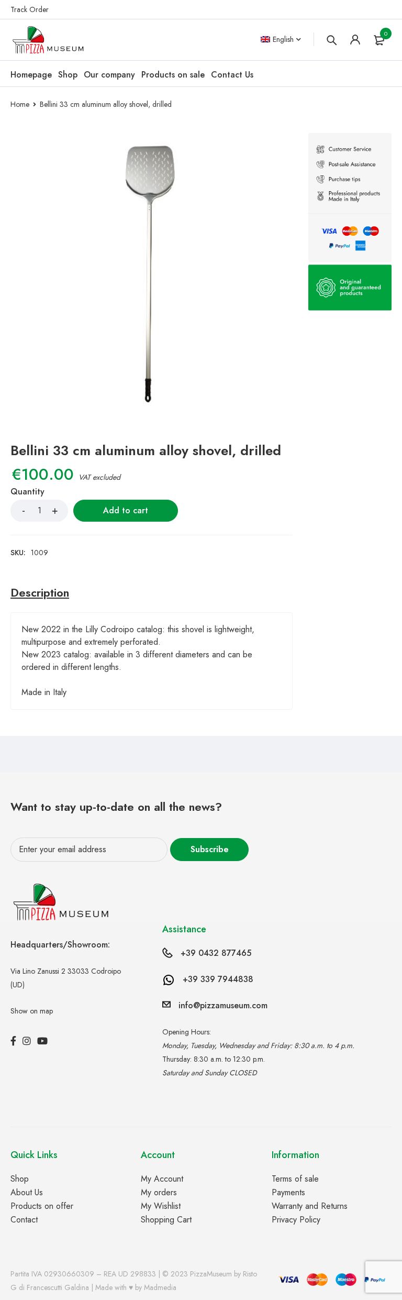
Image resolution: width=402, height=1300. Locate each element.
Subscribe (210, 849)
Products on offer (41, 1206)
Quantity (27, 492)
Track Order (29, 9)
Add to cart (125, 510)
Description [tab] (39, 592)
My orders (159, 1192)
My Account (162, 1179)
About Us (26, 1192)
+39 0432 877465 (216, 953)
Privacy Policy (296, 1220)
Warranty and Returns (310, 1206)
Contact (24, 1220)
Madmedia (160, 1287)
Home (19, 104)
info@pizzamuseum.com (222, 1005)
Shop (19, 1179)
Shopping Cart (166, 1220)
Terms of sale (295, 1179)
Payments (288, 1192)
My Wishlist (161, 1206)
